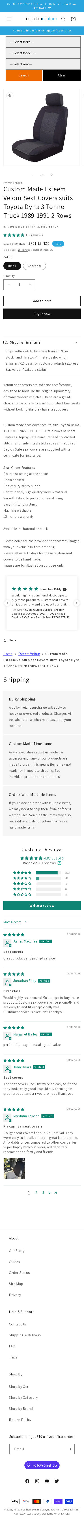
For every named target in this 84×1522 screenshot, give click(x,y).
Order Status (19, 1272)
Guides (14, 1261)
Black (12, 266)
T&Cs (13, 1357)
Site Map (16, 1283)
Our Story (16, 1250)
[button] (9, 19)
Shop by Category (23, 1397)
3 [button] (43, 1192)
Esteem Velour (29, 654)
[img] (13, 935)
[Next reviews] (77, 603)
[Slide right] (52, 175)
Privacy (15, 1294)
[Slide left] (32, 175)
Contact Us (18, 1324)
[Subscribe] (69, 1449)
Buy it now (42, 314)
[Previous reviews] (7, 603)
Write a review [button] (42, 905)
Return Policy (20, 1419)
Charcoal (34, 266)
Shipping (23, 249)
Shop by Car (18, 1386)
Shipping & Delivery (25, 1335)
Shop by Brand (21, 1408)
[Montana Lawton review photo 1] (14, 1169)
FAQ (12, 1346)
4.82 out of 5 (54, 858)
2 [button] (36, 1192)
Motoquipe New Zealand (27, 1509)
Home (7, 654)
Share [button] (13, 640)
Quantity (9, 276)
